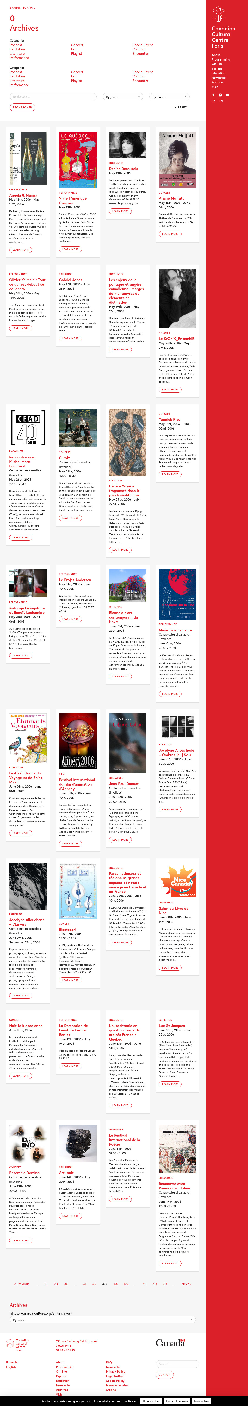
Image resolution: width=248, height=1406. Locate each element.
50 (144, 1284)
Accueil (15, 8)
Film (74, 49)
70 (165, 1284)
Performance (19, 57)
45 (126, 1284)
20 (56, 1284)
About (216, 55)
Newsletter (219, 78)
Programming (221, 59)
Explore (217, 68)
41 (84, 1284)
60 (155, 1284)
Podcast (16, 45)
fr (213, 101)
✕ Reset (180, 107)
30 (66, 1284)
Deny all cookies (177, 1401)
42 (94, 1284)
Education (218, 73)
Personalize (201, 1401)
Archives (218, 82)
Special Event (143, 45)
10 (46, 1284)
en (221, 101)
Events (28, 8)
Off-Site (217, 64)
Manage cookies (117, 1385)
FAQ (109, 1362)
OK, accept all (151, 1401)
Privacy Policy (115, 1371)
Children (139, 49)
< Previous (21, 1284)
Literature (17, 53)
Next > (187, 1284)
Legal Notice (114, 1376)
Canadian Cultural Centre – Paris (224, 28)
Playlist (76, 53)
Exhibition (17, 49)
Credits (111, 1390)
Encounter (140, 53)
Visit (215, 87)
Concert (77, 45)
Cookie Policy (115, 1381)
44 (116, 1284)
